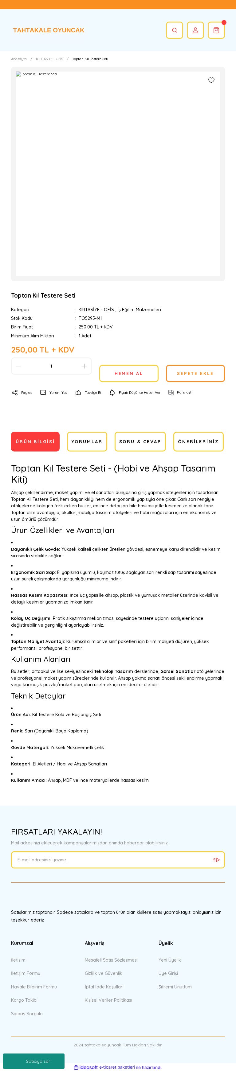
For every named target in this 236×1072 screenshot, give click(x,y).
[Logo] (48, 30)
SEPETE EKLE (195, 373)
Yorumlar (87, 441)
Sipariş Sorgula (27, 1013)
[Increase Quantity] (85, 366)
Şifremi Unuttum (175, 987)
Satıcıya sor (38, 1061)
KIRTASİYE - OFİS (96, 309)
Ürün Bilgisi (35, 441)
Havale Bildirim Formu (34, 987)
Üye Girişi (168, 973)
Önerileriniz (198, 441)
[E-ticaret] (117, 1067)
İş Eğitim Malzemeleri (139, 309)
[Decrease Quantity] (18, 366)
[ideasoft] (85, 1067)
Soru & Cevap (140, 441)
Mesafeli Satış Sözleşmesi (111, 960)
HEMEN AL (129, 373)
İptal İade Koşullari (104, 987)
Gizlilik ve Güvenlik (103, 973)
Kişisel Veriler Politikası (108, 1000)
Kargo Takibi (24, 1000)
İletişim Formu (25, 973)
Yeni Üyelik (170, 960)
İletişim (18, 960)
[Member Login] (195, 30)
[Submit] (216, 859)
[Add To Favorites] (211, 80)
